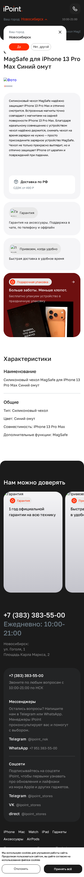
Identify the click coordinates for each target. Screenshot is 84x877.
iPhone (9, 832)
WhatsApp (18, 748)
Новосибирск (32, 19)
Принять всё (63, 869)
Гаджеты (59, 832)
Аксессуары (13, 839)
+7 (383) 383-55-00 (34, 615)
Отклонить (21, 868)
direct (14, 814)
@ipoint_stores (40, 796)
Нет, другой (41, 46)
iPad (45, 832)
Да (19, 46)
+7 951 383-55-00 (43, 748)
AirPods (33, 839)
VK (11, 805)
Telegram (17, 739)
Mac (21, 832)
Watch (33, 832)
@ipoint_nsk (38, 739)
